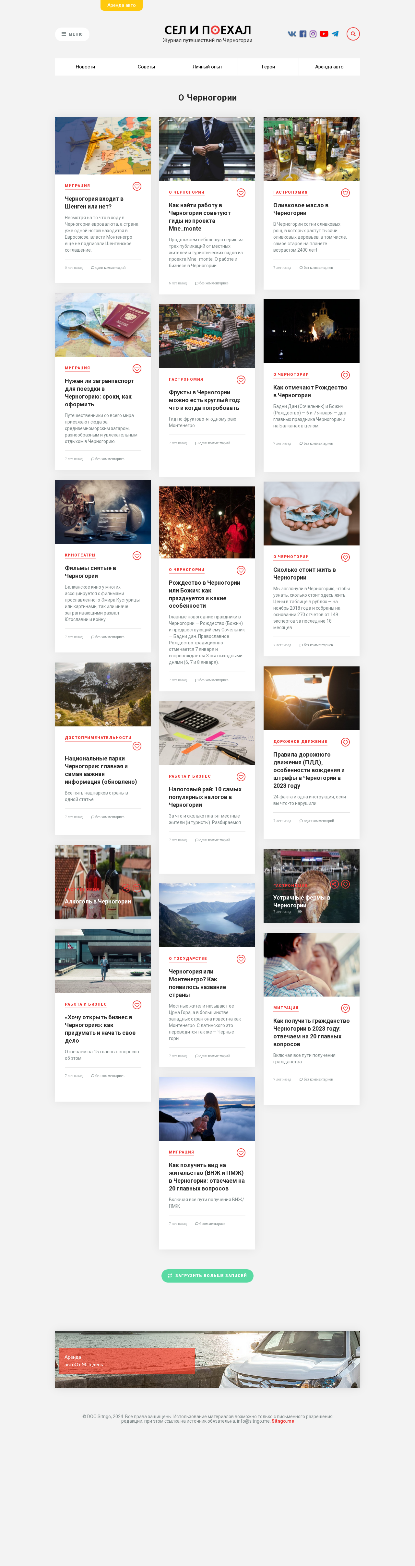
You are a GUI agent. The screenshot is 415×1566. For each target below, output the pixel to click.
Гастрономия (290, 192)
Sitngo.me (283, 1421)
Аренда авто (329, 67)
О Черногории (187, 192)
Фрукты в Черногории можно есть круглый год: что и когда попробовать (205, 400)
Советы (146, 67)
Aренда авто (121, 5)
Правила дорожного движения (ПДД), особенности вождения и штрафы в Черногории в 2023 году (309, 770)
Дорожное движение (300, 742)
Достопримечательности (98, 738)
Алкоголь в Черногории (98, 901)
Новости (85, 67)
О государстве (188, 959)
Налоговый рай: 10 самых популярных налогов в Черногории (205, 797)
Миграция (77, 186)
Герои (268, 67)
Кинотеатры (80, 555)
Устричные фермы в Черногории (301, 901)
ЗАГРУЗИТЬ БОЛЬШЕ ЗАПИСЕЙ (211, 1275)
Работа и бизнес (190, 776)
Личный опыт (207, 67)
